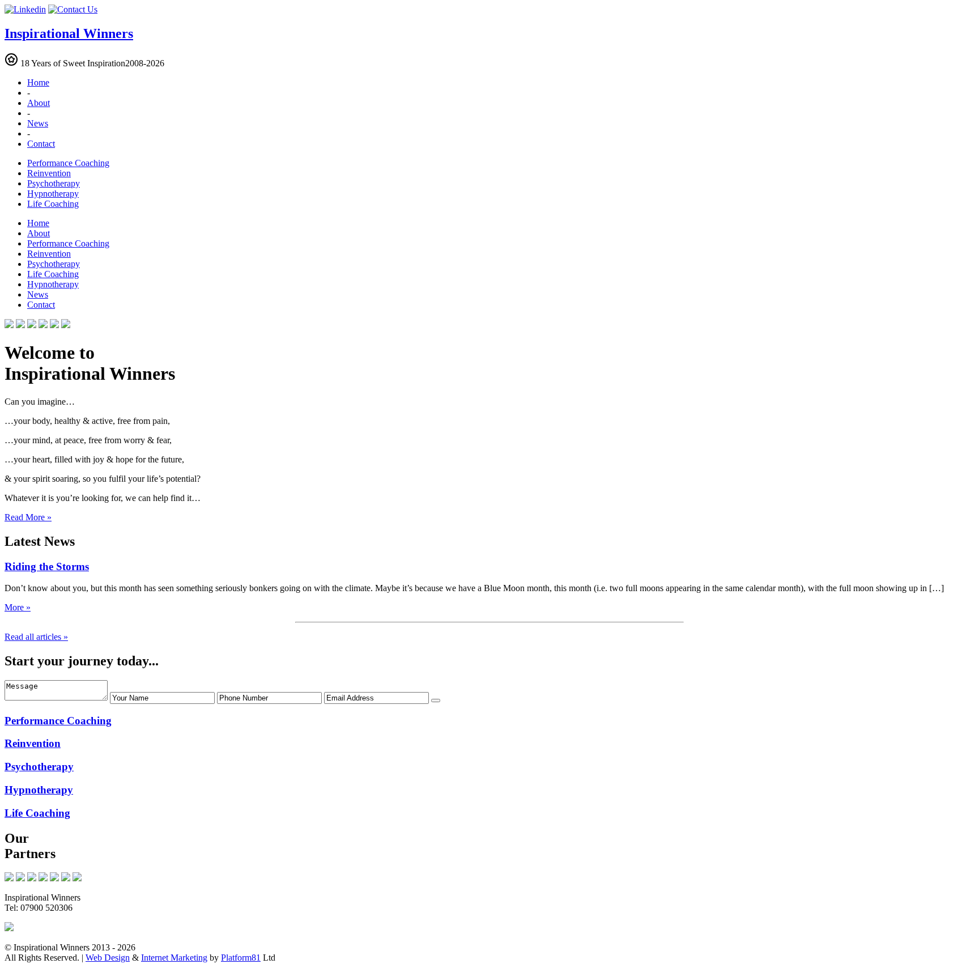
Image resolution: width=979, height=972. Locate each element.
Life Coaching (53, 204)
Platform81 (241, 957)
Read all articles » (36, 637)
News (37, 123)
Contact (41, 143)
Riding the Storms (47, 566)
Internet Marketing (174, 957)
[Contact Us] (72, 9)
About (38, 103)
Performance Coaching (68, 163)
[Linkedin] (25, 9)
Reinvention (49, 173)
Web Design (108, 957)
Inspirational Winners (69, 33)
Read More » (28, 517)
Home (38, 82)
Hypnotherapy (53, 193)
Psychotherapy (53, 183)
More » (18, 607)
